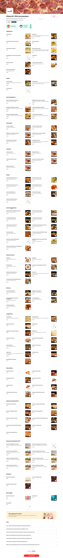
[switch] (11, 22)
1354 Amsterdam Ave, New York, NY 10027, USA (15, 18)
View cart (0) (31, 555)
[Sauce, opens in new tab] (34, 551)
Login (54, 16)
